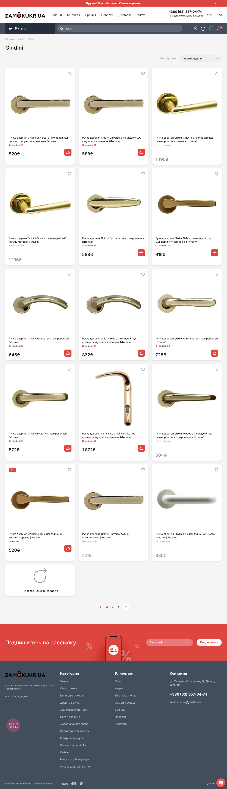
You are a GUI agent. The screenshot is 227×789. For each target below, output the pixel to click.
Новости (107, 15)
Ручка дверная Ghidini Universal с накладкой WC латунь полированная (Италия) (111, 139)
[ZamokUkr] (31, 674)
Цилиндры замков (72, 695)
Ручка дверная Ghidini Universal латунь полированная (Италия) (105, 535)
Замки (64, 681)
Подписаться (209, 642)
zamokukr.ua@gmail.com (185, 702)
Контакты (73, 15)
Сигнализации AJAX (73, 745)
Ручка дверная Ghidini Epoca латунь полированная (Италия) (113, 240)
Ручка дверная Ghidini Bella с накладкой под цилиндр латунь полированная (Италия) (109, 340)
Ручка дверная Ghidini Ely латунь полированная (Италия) (38, 435)
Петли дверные (70, 716)
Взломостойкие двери (74, 759)
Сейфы (64, 752)
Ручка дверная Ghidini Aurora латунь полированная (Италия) (187, 340)
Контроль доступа (72, 738)
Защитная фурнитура (73, 709)
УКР (209, 14)
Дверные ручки (70, 702)
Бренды (90, 15)
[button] (200, 58)
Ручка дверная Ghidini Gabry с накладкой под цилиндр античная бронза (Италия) (183, 240)
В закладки (69, 73)
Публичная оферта (44, 783)
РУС (219, 14)
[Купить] (67, 152)
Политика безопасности (18, 783)
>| (126, 606)
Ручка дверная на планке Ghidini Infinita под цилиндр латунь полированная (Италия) (108, 435)
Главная (9, 39)
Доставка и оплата (131, 15)
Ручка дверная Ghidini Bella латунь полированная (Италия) (39, 340)
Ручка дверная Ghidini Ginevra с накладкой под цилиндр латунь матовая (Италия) (184, 139)
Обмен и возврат (126, 702)
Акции (57, 15)
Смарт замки (68, 688)
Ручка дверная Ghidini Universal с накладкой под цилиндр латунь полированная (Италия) (38, 139)
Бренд (21, 39)
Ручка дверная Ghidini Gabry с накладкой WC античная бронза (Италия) (36, 535)
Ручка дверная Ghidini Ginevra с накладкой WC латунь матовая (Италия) (37, 240)
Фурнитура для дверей (75, 731)
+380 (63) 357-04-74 (185, 11)
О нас (118, 681)
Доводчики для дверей (75, 724)
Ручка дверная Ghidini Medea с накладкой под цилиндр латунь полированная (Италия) (184, 435)
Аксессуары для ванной (75, 766)
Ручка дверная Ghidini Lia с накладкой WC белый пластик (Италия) (185, 535)
